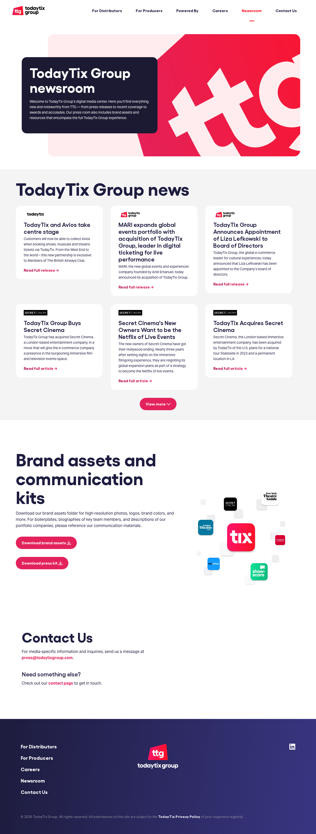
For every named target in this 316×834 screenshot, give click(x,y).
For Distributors (107, 10)
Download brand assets (44, 542)
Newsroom (252, 10)
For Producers (149, 10)
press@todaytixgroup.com (47, 657)
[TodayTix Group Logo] (28, 13)
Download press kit (40, 563)
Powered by (187, 10)
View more (156, 404)
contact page (60, 683)
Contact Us (286, 10)
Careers (220, 10)
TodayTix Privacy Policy (179, 816)
